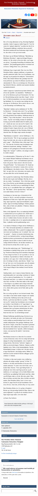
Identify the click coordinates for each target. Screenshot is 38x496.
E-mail (3, 448)
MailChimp (14, 472)
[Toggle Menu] (34, 2)
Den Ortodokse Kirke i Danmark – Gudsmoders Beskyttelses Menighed (19, 3)
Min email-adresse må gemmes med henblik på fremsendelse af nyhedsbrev (17, 469)
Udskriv (7, 38)
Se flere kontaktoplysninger (9, 453)
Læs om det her (19, 419)
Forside (9, 32)
